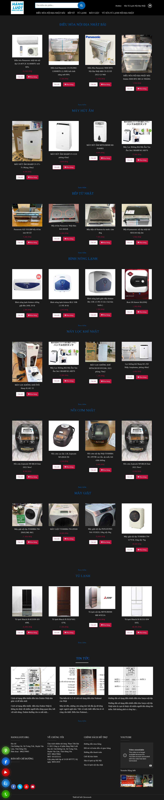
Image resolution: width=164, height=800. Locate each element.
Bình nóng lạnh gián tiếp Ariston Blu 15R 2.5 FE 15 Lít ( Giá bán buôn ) (100, 301)
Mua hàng (33, 77)
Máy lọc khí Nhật (83, 331)
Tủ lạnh (81, 13)
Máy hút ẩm (83, 110)
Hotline (118, 6)
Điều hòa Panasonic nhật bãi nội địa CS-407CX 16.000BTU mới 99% (27, 63)
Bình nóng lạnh (82, 259)
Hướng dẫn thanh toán (93, 752)
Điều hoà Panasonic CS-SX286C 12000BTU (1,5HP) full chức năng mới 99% (64, 71)
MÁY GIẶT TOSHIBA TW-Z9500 (64, 529)
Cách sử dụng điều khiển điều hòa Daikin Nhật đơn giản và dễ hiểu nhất (32, 699)
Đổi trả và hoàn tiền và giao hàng (97, 748)
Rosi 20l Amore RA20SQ (137, 302)
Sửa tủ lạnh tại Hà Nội (93, 761)
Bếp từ (71, 13)
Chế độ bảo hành (91, 756)
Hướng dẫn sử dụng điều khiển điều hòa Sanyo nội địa (130, 698)
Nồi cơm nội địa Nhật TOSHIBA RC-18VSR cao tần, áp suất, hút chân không (100, 457)
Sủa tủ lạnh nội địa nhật (93, 765)
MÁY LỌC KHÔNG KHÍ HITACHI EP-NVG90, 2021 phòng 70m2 (100, 368)
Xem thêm (82, 105)
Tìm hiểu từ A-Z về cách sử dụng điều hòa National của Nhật (80, 699)
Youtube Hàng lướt (128, 770)
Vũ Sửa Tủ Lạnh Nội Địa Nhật (118, 13)
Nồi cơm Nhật (82, 410)
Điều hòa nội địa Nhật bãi (50, 13)
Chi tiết (20, 77)
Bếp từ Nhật (83, 193)
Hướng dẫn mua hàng (92, 744)
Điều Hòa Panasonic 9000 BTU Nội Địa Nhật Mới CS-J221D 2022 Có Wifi (100, 71)
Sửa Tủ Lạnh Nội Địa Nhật (134, 6)
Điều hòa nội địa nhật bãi (82, 24)
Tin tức (82, 658)
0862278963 (24, 751)
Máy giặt (94, 13)
